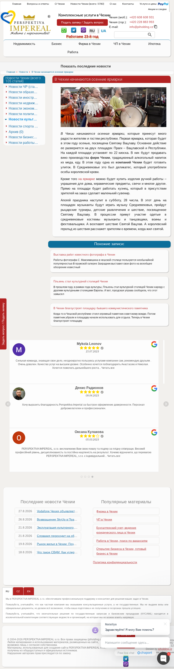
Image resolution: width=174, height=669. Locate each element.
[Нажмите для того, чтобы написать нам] (141, 27)
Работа (72, 52)
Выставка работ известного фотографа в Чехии (84, 254)
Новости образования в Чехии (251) (24, 92)
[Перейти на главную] (30, 24)
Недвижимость (24, 44)
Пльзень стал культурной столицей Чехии (80, 281)
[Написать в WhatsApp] (64, 29)
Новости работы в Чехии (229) (24, 142)
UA (103, 31)
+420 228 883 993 (141, 22)
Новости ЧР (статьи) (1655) (24, 87)
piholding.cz (165, 649)
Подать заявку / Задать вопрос (82, 22)
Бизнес (57, 44)
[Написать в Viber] (83, 29)
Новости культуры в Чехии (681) (24, 119)
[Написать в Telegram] (73, 29)
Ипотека (154, 44)
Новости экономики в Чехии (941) (24, 108)
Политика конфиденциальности (115, 562)
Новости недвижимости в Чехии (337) (24, 103)
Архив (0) (16, 132)
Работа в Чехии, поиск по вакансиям (121, 540)
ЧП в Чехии (122, 44)
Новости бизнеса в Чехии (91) (24, 137)
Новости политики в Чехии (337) (24, 114)
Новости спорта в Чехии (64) (24, 126)
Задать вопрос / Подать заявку (3, 324)
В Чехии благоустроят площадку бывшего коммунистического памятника (100, 308)
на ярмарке (86, 179)
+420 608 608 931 (141, 17)
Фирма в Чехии (89, 44)
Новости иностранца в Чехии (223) (24, 97)
